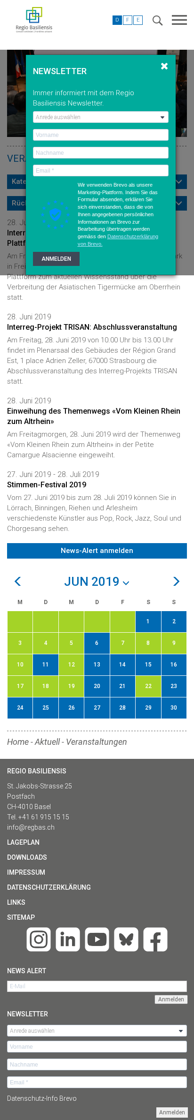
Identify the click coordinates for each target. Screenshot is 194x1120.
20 (97, 686)
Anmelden (172, 1112)
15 (148, 664)
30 (173, 707)
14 (122, 664)
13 (97, 664)
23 (173, 686)
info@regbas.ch (31, 827)
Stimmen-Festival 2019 (46, 484)
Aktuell (47, 742)
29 (148, 707)
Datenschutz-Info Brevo (42, 1098)
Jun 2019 (93, 582)
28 (122, 707)
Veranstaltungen (96, 742)
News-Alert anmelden (97, 550)
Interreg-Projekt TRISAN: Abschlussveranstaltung (92, 327)
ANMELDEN (56, 259)
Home (18, 742)
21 (122, 686)
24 (20, 707)
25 (45, 707)
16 (173, 664)
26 (71, 707)
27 (97, 707)
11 (45, 664)
